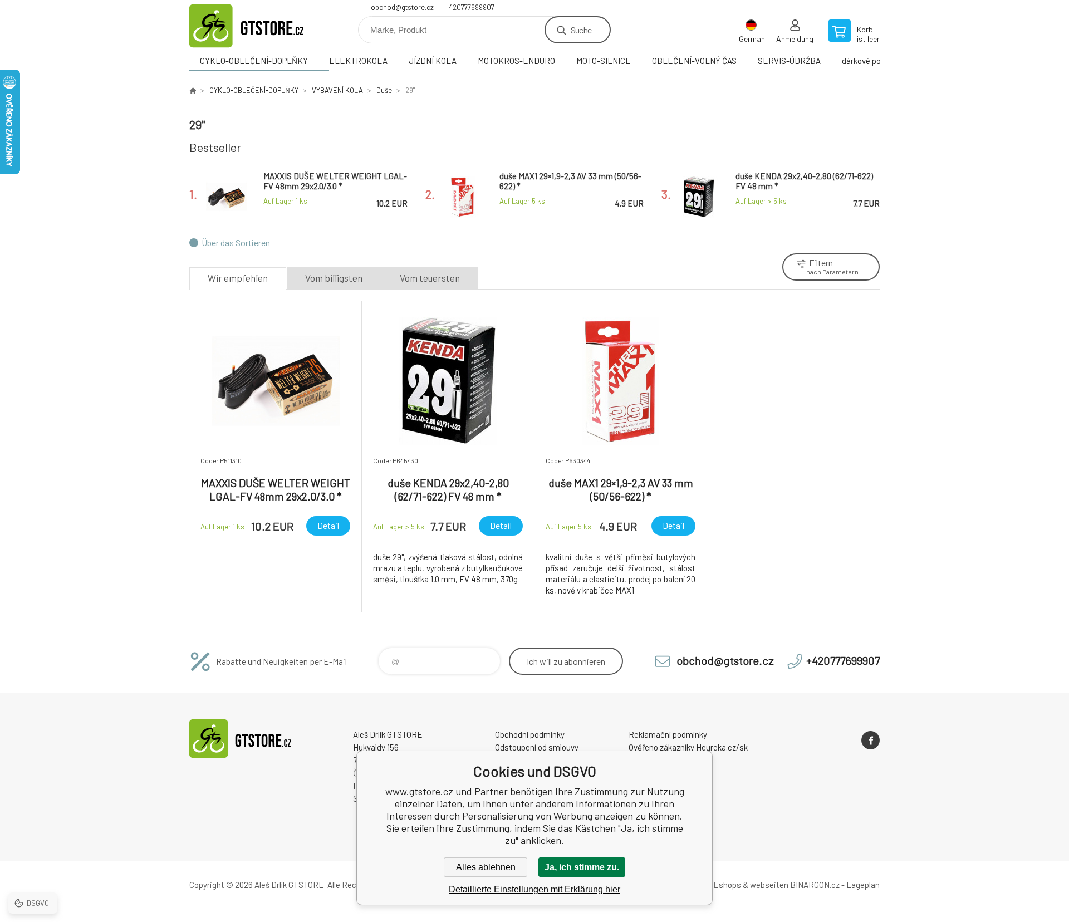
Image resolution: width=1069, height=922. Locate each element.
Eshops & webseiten (750, 885)
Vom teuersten (430, 277)
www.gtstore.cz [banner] (256, 26)
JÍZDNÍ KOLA (433, 61)
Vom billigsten (333, 277)
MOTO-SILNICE (603, 61)
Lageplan (863, 885)
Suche (581, 29)
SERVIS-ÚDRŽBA (789, 61)
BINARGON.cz (815, 885)
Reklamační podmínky (668, 734)
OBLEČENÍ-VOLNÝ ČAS (694, 61)
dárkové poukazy (871, 61)
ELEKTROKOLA (358, 61)
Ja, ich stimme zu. (582, 867)
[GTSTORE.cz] (192, 90)
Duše (384, 90)
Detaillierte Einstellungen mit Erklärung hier (534, 889)
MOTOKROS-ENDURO (516, 61)
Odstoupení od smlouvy (536, 747)
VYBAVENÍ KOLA (337, 90)
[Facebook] (870, 740)
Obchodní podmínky (530, 734)
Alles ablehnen (486, 867)
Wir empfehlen (238, 277)
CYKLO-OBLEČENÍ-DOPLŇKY (254, 61)
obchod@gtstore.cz (402, 7)
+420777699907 (469, 7)
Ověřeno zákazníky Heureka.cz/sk (688, 747)
